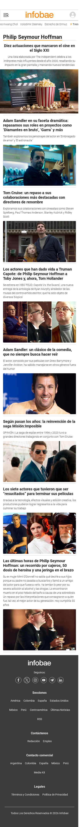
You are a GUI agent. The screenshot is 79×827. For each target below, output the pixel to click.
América (15, 700)
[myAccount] (73, 15)
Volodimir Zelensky (29, 24)
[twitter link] (27, 680)
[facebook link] (18, 680)
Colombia (29, 700)
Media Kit (39, 772)
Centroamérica (39, 709)
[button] (6, 15)
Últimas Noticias (60, 709)
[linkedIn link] (61, 680)
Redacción (33, 741)
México (13, 709)
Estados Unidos (59, 700)
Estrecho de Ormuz (54, 24)
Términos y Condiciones (25, 794)
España (42, 700)
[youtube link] (44, 680)
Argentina (16, 763)
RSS (39, 719)
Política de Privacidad (55, 794)
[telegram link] (52, 680)
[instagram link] (35, 680)
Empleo (47, 741)
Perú (23, 709)
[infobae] (39, 15)
